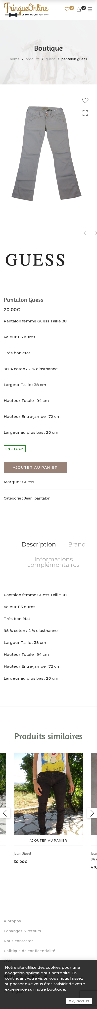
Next (92, 813)
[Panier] (79, 9)
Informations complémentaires (53, 562)
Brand (77, 544)
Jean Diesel (22, 853)
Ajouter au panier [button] (48, 840)
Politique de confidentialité (29, 951)
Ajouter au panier (35, 467)
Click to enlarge (85, 156)
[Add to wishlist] (85, 100)
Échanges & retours (22, 931)
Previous (5, 813)
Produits (33, 59)
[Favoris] (67, 9)
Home (15, 59)
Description (38, 544)
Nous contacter (18, 941)
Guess (50, 59)
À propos (12, 921)
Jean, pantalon (37, 498)
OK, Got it (79, 1001)
